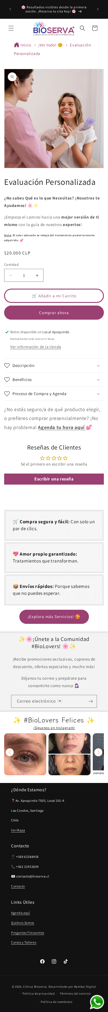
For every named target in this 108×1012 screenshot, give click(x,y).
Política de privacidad (38, 993)
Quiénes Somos (22, 923)
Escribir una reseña (53, 479)
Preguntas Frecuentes (27, 932)
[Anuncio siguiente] (98, 9)
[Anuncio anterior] (10, 9)
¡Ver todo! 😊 (50, 45)
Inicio (25, 45)
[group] (25, 754)
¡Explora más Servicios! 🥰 (54, 616)
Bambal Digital (85, 987)
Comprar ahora (54, 312)
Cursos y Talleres (23, 942)
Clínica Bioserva (35, 987)
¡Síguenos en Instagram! (54, 727)
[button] (11, 28)
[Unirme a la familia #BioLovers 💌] (90, 701)
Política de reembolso (57, 1002)
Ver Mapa (18, 830)
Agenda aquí (20, 913)
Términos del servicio (75, 993)
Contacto (18, 886)
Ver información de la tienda (35, 346)
